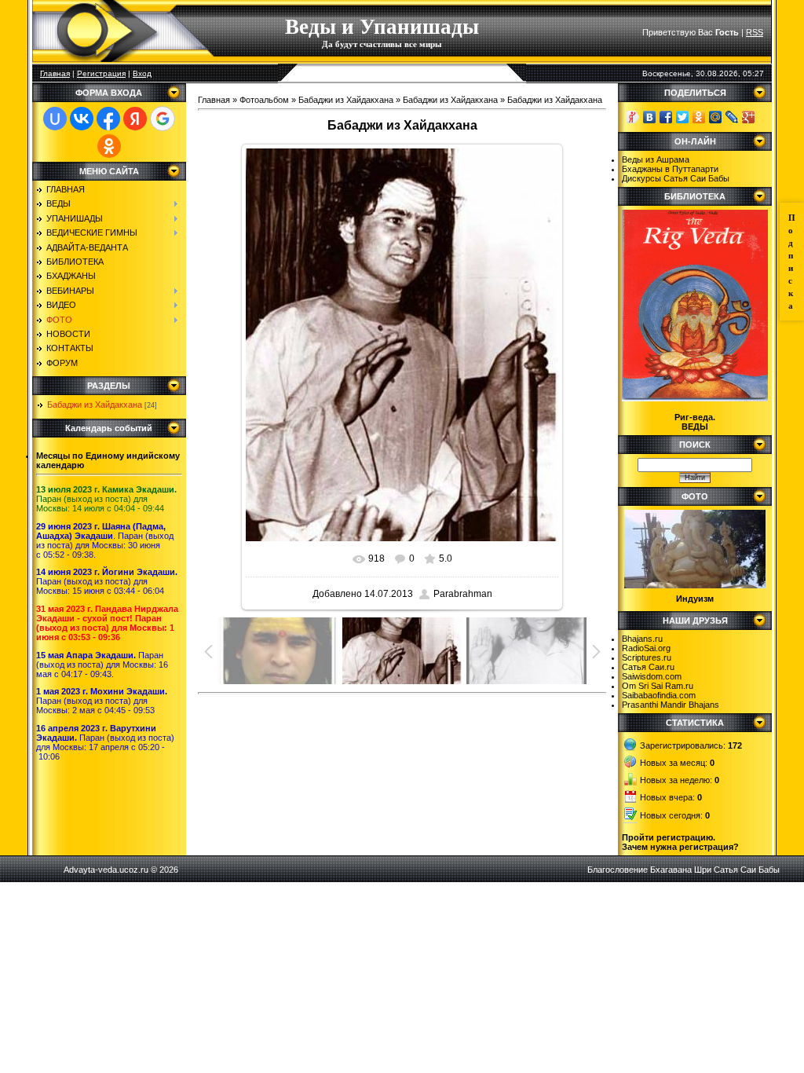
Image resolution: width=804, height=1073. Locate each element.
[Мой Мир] (715, 117)
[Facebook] (666, 117)
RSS (754, 32)
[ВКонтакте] (649, 117)
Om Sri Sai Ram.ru (657, 685)
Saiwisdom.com (652, 676)
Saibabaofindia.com (659, 695)
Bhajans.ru (642, 638)
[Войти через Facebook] (108, 118)
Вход (142, 73)
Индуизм (695, 598)
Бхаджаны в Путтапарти (670, 169)
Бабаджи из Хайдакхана (94, 404)
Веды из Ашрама (655, 159)
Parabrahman (462, 593)
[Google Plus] (748, 117)
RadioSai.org (646, 648)
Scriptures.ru (646, 657)
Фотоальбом (264, 99)
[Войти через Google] (162, 118)
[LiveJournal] (732, 117)
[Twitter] (682, 117)
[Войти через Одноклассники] (109, 146)
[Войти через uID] (55, 118)
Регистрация (101, 73)
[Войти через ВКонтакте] (81, 118)
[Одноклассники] (699, 117)
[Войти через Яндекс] (135, 118)
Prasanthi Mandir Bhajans (670, 704)
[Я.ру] (633, 117)
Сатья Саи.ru (648, 667)
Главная (55, 73)
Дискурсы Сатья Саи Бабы (675, 178)
